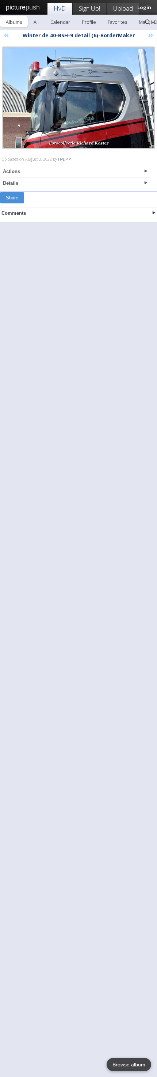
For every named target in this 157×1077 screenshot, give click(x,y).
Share (12, 197)
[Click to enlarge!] (78, 97)
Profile (89, 22)
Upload (123, 8)
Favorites (117, 22)
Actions (11, 171)
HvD (60, 8)
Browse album (128, 1064)
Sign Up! (89, 8)
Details (10, 183)
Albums (14, 22)
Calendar (60, 22)
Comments (13, 213)
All (36, 22)
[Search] (147, 22)
